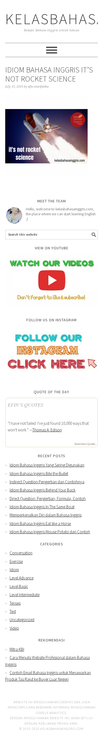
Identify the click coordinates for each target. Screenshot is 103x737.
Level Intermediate (25, 594)
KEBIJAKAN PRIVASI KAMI (58, 723)
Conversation (21, 552)
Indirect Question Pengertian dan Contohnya (47, 481)
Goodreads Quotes (84, 444)
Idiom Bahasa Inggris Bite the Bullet (39, 473)
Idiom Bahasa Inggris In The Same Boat (42, 506)
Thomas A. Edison (47, 429)
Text (13, 611)
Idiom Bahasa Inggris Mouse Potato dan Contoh (50, 531)
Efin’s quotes (25, 404)
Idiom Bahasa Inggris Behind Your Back (43, 490)
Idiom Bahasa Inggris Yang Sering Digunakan (47, 465)
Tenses (15, 603)
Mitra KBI (17, 649)
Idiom (14, 569)
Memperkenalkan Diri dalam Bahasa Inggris (46, 515)
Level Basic (19, 586)
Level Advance (22, 577)
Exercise (16, 561)
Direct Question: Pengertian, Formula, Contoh (48, 498)
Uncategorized (22, 619)
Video (14, 628)
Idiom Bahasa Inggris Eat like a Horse (40, 523)
